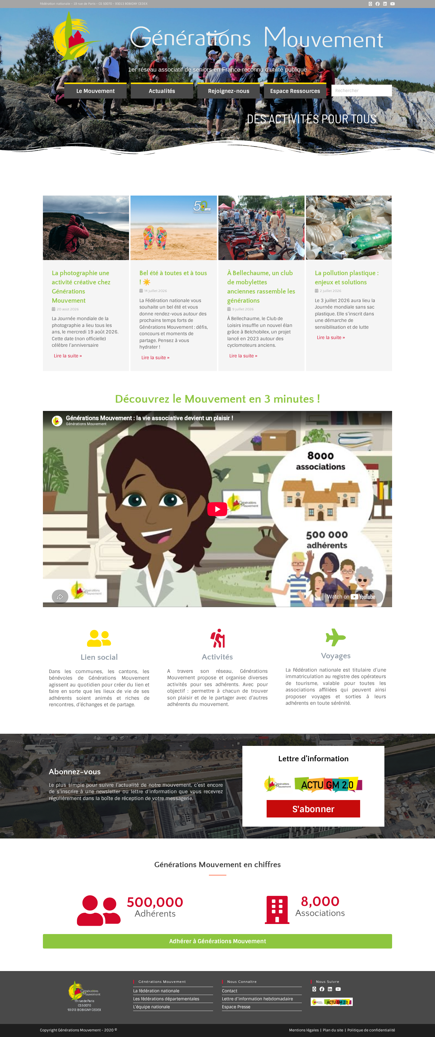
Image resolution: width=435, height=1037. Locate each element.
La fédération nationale (156, 991)
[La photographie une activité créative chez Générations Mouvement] (86, 228)
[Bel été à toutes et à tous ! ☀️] (173, 228)
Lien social (99, 657)
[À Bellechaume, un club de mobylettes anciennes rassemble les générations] (261, 228)
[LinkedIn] (330, 989)
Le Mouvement (95, 91)
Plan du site (333, 1030)
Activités (217, 657)
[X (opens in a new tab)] (370, 4)
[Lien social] (99, 638)
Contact (229, 991)
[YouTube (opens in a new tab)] (392, 4)
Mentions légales (304, 1030)
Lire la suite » (68, 356)
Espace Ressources (295, 91)
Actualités (162, 91)
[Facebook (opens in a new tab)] (377, 4)
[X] (314, 989)
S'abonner (313, 809)
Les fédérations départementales (166, 998)
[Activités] (217, 638)
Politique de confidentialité (371, 1030)
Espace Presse (236, 1006)
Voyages (336, 655)
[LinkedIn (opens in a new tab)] (385, 4)
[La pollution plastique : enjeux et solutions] (349, 228)
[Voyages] (336, 637)
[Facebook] (322, 989)
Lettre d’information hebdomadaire (257, 998)
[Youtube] (338, 989)
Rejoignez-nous (228, 91)
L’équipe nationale (151, 1006)
